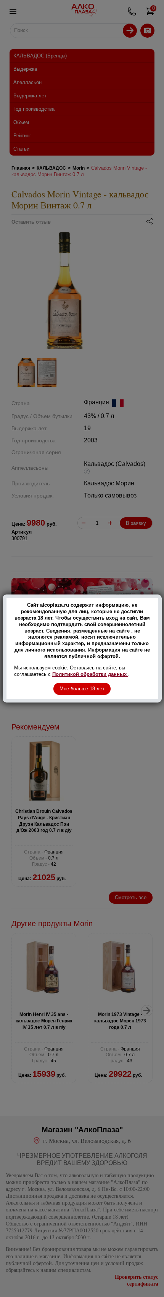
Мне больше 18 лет (82, 688)
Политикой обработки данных (90, 674)
